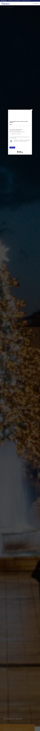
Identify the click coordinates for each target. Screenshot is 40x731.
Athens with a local (26, 0)
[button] (36, 3)
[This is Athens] (5, 3)
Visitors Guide (4, 0)
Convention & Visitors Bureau (14, 0)
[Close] (31, 110)
